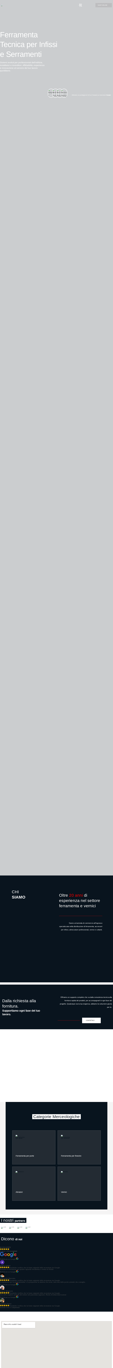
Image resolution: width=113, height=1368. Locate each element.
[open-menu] (80, 5)
